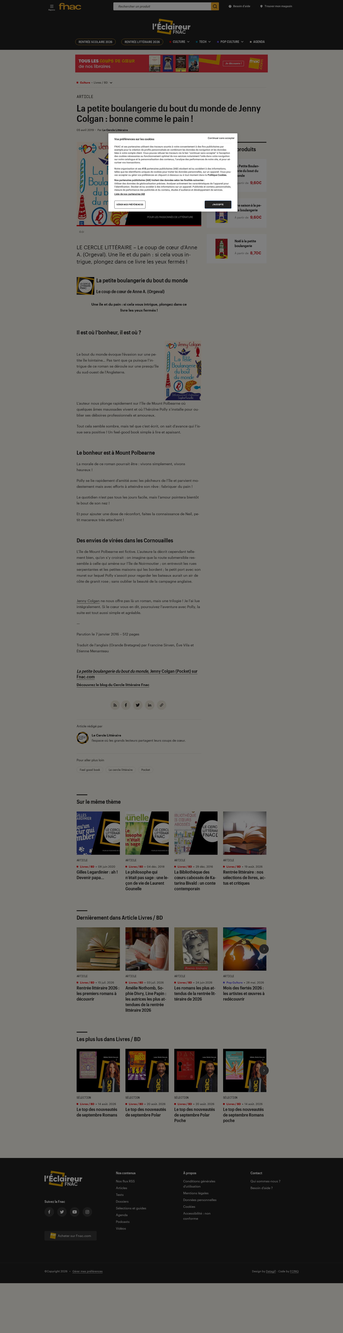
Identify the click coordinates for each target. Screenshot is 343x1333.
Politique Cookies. (217, 175)
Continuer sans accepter (221, 138)
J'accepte (218, 204)
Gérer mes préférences (130, 204)
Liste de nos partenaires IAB (129, 194)
